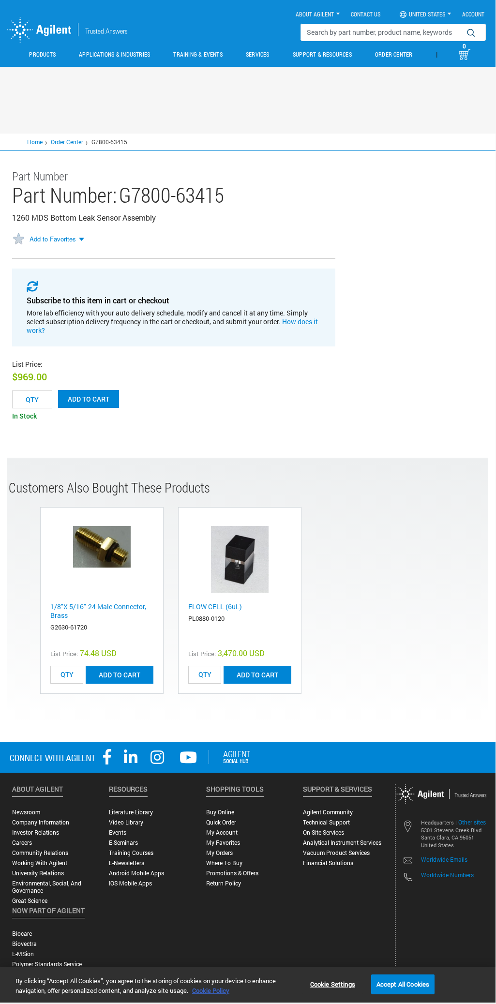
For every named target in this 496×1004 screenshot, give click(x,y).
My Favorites (223, 842)
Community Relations (40, 852)
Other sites (472, 822)
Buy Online (220, 812)
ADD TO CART (119, 674)
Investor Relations (35, 832)
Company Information (40, 822)
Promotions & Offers (232, 873)
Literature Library (131, 812)
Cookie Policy (210, 990)
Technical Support (326, 822)
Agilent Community (328, 812)
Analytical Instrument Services (342, 842)
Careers (22, 842)
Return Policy (223, 883)
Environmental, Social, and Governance (46, 887)
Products (42, 54)
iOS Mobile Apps (130, 883)
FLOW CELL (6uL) (215, 606)
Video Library (126, 822)
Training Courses (131, 852)
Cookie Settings (332, 983)
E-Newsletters (126, 863)
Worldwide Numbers (447, 875)
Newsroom (26, 812)
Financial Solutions (328, 863)
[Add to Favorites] (18, 239)
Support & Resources (322, 54)
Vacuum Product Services (336, 852)
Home (35, 142)
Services (258, 54)
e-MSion (23, 954)
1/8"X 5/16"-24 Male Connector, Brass (98, 611)
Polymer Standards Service (47, 964)
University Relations (38, 873)
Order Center (393, 54)
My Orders (219, 852)
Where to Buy (224, 863)
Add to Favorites (53, 238)
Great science (29, 900)
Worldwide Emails (444, 859)
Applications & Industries (114, 54)
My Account (222, 832)
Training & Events (197, 54)
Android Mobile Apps (136, 873)
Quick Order (221, 822)
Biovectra (24, 943)
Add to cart (88, 399)
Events (117, 832)
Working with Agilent (39, 863)
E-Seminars (123, 842)
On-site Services (323, 832)
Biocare (22, 933)
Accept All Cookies (402, 983)
